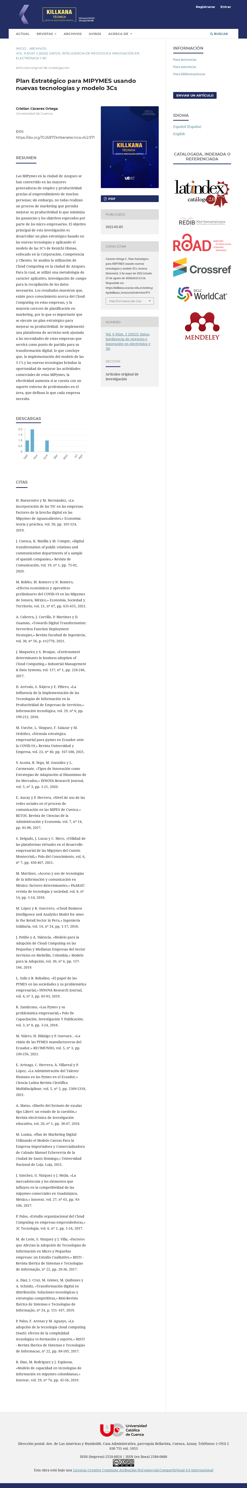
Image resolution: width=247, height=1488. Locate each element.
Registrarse (205, 7)
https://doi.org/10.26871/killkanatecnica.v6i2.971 (55, 137)
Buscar (220, 34)
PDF (111, 199)
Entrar (225, 7)
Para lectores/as (185, 59)
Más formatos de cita (125, 301)
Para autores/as (184, 67)
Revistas (45, 34)
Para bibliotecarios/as (189, 74)
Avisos (95, 34)
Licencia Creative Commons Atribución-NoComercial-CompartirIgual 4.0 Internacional (143, 1470)
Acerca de (118, 34)
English (179, 133)
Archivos (73, 34)
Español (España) (187, 126)
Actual (22, 34)
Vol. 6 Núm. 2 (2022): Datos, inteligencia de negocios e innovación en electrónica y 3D (77, 55)
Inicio (21, 48)
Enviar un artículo (194, 95)
